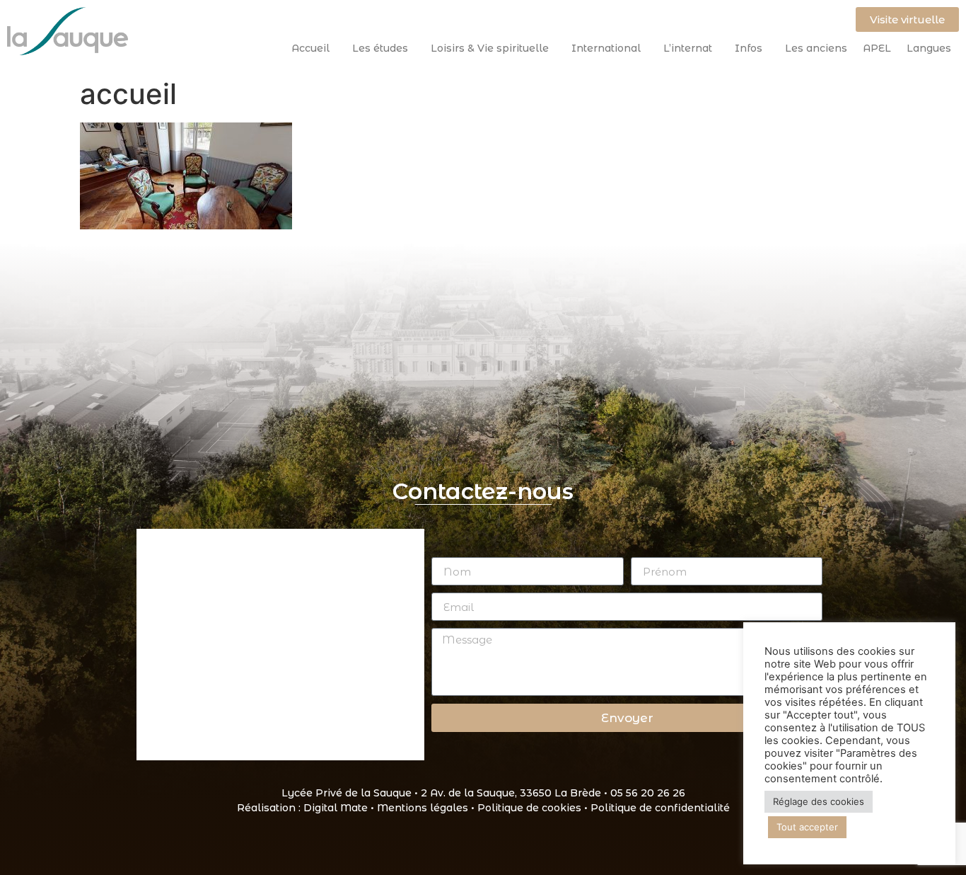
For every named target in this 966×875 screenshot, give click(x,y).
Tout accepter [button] (807, 827)
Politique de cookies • (533, 807)
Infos (748, 48)
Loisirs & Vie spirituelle (490, 48)
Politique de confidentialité (660, 807)
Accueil (310, 48)
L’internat (687, 48)
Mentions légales (422, 807)
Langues (929, 48)
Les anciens (816, 48)
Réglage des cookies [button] (818, 801)
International (606, 48)
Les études (380, 48)
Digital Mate (335, 807)
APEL (877, 48)
